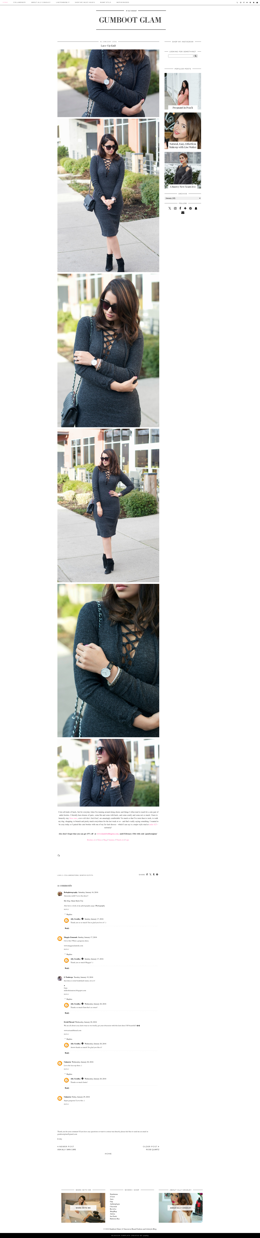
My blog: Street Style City (73, 901)
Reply (66, 909)
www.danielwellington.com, (108, 833)
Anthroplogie (115, 1204)
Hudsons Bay (115, 1218)
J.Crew (112, 1196)
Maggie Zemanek (70, 937)
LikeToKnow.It (63, 2)
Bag (105, 840)
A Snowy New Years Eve (183, 186)
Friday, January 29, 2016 (81, 1097)
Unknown (67, 1062)
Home (5, 2)
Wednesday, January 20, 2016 (95, 1004)
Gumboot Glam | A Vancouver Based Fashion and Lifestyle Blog (133, 1229)
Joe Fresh (113, 1216)
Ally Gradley (76, 919)
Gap (111, 1201)
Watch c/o (120, 840)
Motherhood (123, 2)
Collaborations (71, 875)
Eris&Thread (69, 1022)
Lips (127, 840)
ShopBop (113, 1211)
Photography (100, 905)
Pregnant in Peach (183, 107)
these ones (73, 818)
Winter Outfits (86, 875)
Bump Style (105, 2)
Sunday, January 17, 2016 (94, 919)
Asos (111, 1199)
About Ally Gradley (41, 2)
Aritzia (112, 1214)
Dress (100, 840)
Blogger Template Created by (130, 1235)
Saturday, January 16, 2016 (88, 892)
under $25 (153, 824)
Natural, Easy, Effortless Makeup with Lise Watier (182, 145)
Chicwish (113, 1206)
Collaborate (19, 2)
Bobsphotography (71, 892)
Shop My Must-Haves (85, 2)
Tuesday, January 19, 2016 (83, 977)
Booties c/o (91, 840)
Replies (69, 914)
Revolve (113, 1209)
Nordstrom (114, 1194)
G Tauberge (68, 977)
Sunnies (111, 840)
